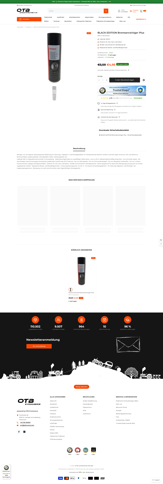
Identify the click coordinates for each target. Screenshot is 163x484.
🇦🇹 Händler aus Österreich (24, 5)
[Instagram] (24, 432)
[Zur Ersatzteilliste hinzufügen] (143, 80)
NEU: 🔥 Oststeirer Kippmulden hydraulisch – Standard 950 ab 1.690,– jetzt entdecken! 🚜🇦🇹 (81, 1)
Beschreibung (79, 148)
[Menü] (9, 465)
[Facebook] (19, 432)
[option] (54, 57)
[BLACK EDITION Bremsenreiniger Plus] (81, 271)
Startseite (20, 27)
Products (28, 27)
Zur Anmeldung (39, 346)
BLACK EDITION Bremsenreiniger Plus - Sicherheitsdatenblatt (121, 135)
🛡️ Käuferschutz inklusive (81, 5)
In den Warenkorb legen (124, 80)
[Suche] (78, 11)
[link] (32, 229)
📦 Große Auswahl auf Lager (138, 5)
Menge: (100, 76)
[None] (70, 290)
